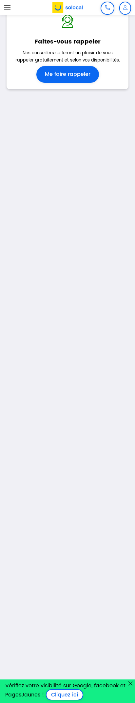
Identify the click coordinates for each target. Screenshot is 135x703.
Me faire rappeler (67, 74)
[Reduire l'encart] (130, 683)
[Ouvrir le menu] (7, 7)
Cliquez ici (67, 695)
